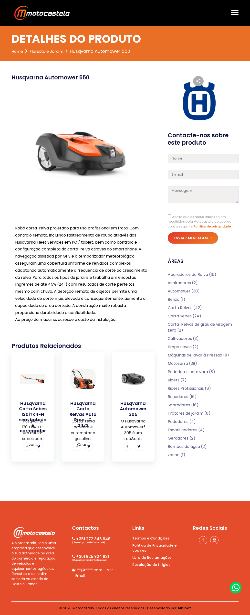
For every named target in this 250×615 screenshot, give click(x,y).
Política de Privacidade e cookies (154, 548)
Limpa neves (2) (183, 347)
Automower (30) (184, 291)
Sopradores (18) (183, 405)
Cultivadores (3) (183, 338)
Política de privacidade (212, 226)
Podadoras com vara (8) (191, 372)
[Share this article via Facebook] (27, 446)
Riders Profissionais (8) (189, 388)
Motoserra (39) (182, 363)
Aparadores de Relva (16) (192, 274)
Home (17, 51)
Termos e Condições (150, 538)
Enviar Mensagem (191, 238)
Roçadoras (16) (182, 396)
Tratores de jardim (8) (189, 413)
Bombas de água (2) (187, 446)
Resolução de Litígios (151, 564)
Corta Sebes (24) (184, 316)
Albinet (184, 608)
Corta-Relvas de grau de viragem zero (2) (200, 327)
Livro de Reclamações (152, 557)
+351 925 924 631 (92, 556)
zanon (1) (176, 455)
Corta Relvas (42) (185, 308)
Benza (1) (176, 299)
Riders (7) (177, 380)
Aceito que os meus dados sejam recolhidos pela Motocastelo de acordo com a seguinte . (200, 222)
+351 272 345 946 (92, 539)
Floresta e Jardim (46, 51)
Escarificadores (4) (186, 430)
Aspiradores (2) (183, 283)
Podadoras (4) (182, 421)
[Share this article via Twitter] (39, 446)
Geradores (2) (181, 438)
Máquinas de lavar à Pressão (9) (198, 355)
